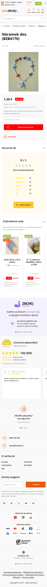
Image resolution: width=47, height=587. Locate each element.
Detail (38, 3)
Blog (3, 468)
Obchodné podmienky (12, 572)
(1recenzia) (15, 265)
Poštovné (16, 577)
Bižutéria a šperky (19, 26)
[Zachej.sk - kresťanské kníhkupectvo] (10, 11)
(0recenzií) (41, 46)
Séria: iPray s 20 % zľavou (12, 260)
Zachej (7, 26)
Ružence (32, 26)
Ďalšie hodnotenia (20, 346)
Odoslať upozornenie (25, 127)
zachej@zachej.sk (16, 445)
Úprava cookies (28, 577)
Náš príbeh (28, 465)
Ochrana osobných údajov (13, 575)
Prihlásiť (36, 484)
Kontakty (4, 462)
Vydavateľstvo (6, 465)
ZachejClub (28, 462)
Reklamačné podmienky (33, 572)
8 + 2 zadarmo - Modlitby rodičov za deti (34, 262)
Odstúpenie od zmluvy (34, 575)
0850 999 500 (14, 438)
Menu (42, 12)
